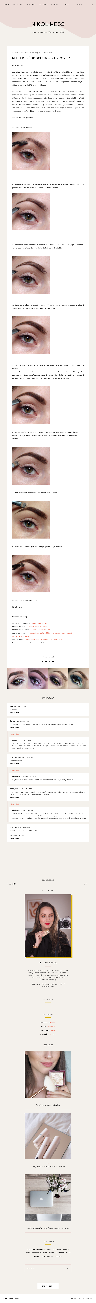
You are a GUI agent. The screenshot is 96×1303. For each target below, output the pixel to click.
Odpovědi (15, 734)
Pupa (45, 1253)
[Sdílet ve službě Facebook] (43, 662)
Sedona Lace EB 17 (39, 623)
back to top (47, 1286)
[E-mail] (53, 662)
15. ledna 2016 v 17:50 (25, 789)
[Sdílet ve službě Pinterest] (50, 662)
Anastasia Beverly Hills (32, 53)
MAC (28, 1253)
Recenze (31, 5)
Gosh (49, 1249)
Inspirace (48, 1023)
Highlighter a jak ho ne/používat (48, 1105)
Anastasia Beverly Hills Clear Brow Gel (44, 640)
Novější (12, 884)
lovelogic (87, 1298)
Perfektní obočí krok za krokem (41, 58)
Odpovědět (14, 713)
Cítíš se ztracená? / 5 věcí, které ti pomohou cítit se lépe (48, 1228)
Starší (85, 884)
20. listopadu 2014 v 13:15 (21, 706)
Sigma (51, 1253)
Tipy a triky (18, 5)
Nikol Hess (16, 776)
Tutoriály (43, 5)
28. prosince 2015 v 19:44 (25, 757)
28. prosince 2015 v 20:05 (28, 776)
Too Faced (60, 1253)
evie (11, 706)
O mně (66, 5)
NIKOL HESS (48, 24)
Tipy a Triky (48, 1030)
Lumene (65, 1249)
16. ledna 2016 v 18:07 (27, 810)
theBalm (58, 1256)
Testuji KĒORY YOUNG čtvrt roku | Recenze (48, 1166)
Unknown (13, 757)
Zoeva (43, 1256)
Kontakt (55, 5)
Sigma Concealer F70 (41, 630)
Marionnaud (37, 1253)
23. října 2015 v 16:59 (23, 721)
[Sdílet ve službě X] (46, 662)
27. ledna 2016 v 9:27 (24, 827)
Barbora (13, 721)
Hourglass (57, 1249)
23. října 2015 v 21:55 (27, 740)
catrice (50, 1256)
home (6, 5)
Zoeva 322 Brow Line (38, 627)
